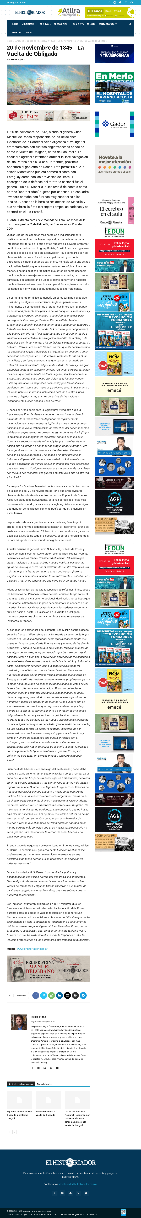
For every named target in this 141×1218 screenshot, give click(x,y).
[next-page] (14, 1132)
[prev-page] (9, 1132)
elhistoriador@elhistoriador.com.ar (78, 1184)
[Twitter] (125, 2)
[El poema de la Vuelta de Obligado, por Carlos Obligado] (19, 1100)
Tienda (28, 32)
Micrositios (60, 24)
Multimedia (27, 24)
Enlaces (91, 24)
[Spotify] (120, 2)
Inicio (15, 24)
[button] (130, 24)
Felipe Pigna (17, 59)
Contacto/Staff (108, 24)
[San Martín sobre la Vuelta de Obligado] (48, 1100)
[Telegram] (83, 995)
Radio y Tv (78, 24)
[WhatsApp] (51, 995)
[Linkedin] (59, 995)
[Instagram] (114, 2)
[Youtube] (131, 2)
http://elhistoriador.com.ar (43, 1021)
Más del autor (44, 1084)
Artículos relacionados (21, 1084)
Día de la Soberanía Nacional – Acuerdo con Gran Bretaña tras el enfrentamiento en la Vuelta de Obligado (77, 1118)
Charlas (16, 32)
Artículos (19, 40)
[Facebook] (108, 2)
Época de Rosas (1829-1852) (41, 40)
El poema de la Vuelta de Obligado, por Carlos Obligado (19, 1115)
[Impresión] (75, 995)
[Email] (67, 995)
